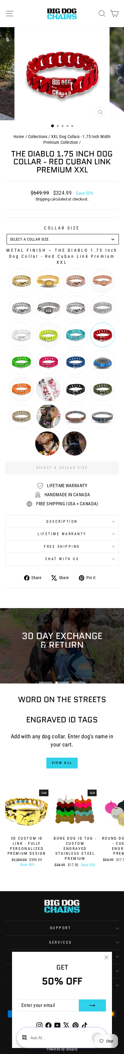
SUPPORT (60, 928)
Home (19, 136)
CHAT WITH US (62, 559)
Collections (38, 136)
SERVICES (60, 942)
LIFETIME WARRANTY (62, 534)
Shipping (42, 199)
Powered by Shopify (62, 1049)
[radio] (21, 280)
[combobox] (63, 239)
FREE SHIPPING (62, 546)
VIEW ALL (62, 763)
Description (62, 521)
